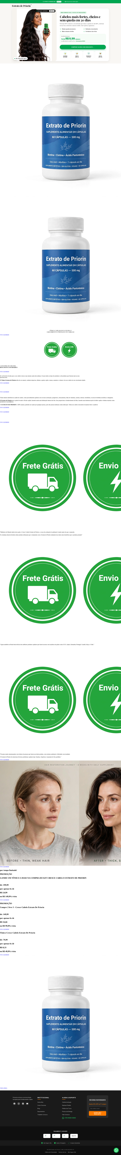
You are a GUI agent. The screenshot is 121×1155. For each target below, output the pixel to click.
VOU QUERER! (4, 335)
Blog (38, 1108)
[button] (116, 1150)
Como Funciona (41, 1105)
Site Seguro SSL (72, 1152)
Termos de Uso (62, 1152)
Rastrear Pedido (66, 1105)
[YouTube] (27, 1103)
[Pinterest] (23, 1103)
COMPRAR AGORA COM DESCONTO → (82, 47)
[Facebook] (14, 1103)
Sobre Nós (40, 1102)
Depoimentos (41, 1111)
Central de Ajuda (66, 1102)
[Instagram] (18, 1103)
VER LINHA (3, 1088)
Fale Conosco (66, 1114)
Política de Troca (66, 1108)
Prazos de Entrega (67, 1111)
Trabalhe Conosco (42, 1114)
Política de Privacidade (51, 1152)
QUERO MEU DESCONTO (97, 1113)
